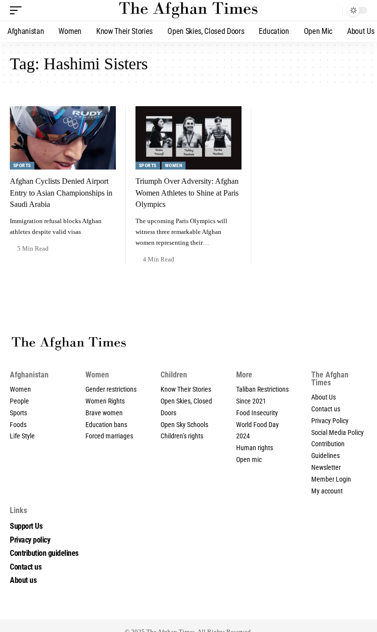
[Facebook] (134, 608)
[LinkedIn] (188, 608)
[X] (145, 608)
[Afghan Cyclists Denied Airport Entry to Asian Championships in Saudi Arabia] (63, 138)
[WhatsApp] (220, 608)
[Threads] (231, 608)
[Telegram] (210, 608)
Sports (22, 165)
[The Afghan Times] (188, 10)
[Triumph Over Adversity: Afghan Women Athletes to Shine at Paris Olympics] (188, 138)
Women (173, 165)
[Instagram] (167, 608)
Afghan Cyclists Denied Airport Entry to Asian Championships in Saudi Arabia (61, 192)
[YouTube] (156, 608)
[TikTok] (177, 608)
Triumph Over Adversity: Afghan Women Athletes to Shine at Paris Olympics (187, 192)
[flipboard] (199, 608)
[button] (18, 10)
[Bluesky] (242, 608)
